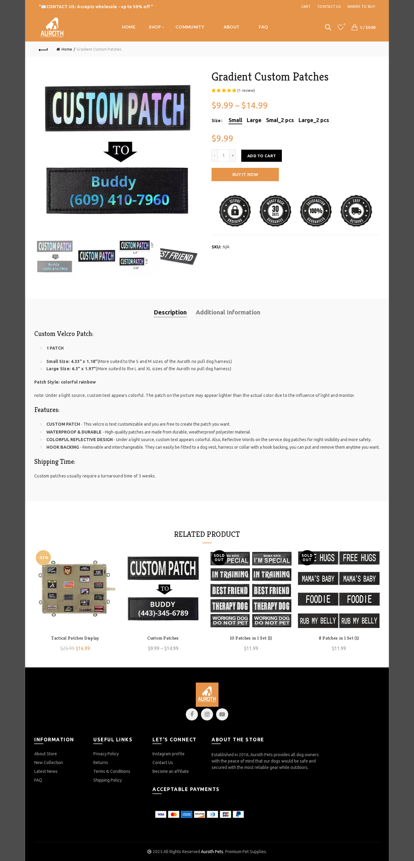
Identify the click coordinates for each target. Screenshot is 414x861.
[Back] (43, 49)
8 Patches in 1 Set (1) (339, 638)
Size (216, 120)
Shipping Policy (107, 780)
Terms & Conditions (111, 771)
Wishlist (344, 24)
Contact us (329, 6)
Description (170, 312)
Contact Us (162, 762)
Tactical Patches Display (75, 638)
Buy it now (245, 174)
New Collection (48, 762)
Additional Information (228, 312)
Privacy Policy (106, 753)
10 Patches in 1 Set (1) (251, 638)
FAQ (263, 26)
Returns (100, 762)
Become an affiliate (170, 771)
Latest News (46, 771)
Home (128, 26)
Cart (306, 6)
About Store (45, 753)
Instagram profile (168, 753)
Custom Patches (163, 638)
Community (189, 26)
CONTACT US (60, 6)
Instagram (207, 714)
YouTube (222, 714)
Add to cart (261, 156)
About (232, 26)
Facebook (192, 714)
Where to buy (361, 6)
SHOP (155, 27)
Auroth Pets (212, 851)
